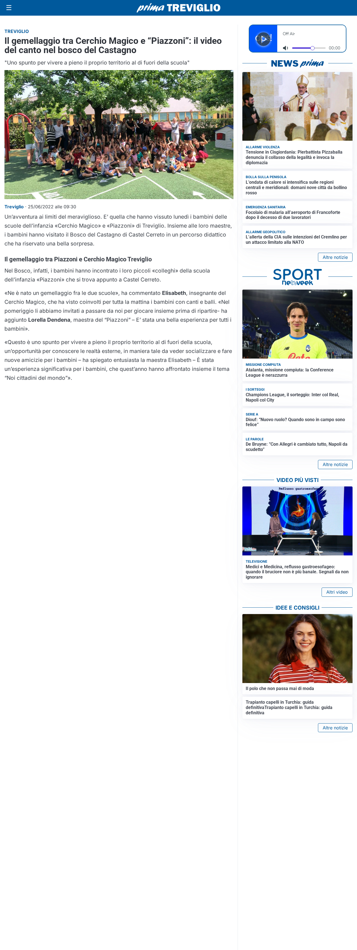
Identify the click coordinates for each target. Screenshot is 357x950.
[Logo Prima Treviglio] (178, 8)
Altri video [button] (337, 592)
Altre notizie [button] (335, 257)
